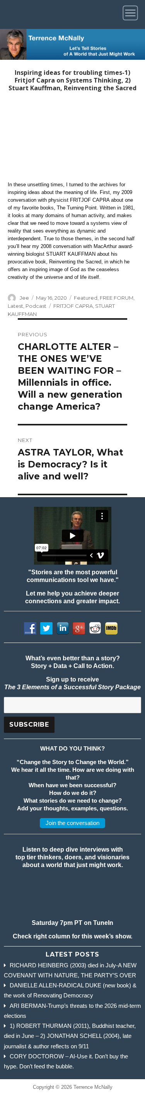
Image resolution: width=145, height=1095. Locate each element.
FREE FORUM (116, 298)
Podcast (36, 306)
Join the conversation (72, 823)
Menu (132, 14)
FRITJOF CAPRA (73, 306)
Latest (15, 306)
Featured (85, 298)
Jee (24, 298)
